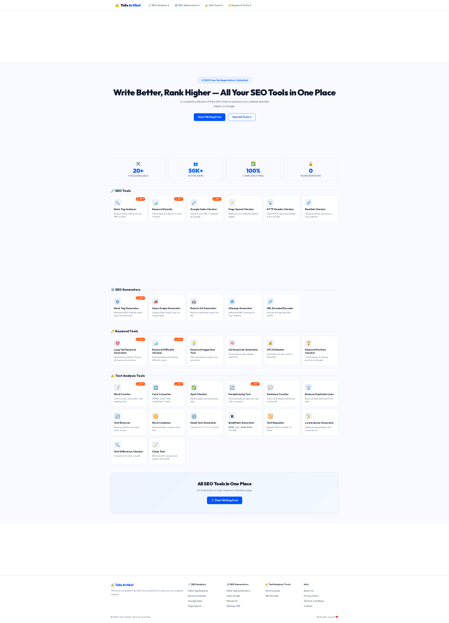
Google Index (195, 601)
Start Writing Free (209, 117)
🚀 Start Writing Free (224, 500)
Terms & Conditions (314, 601)
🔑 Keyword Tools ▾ (239, 5)
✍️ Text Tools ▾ (214, 5)
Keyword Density (197, 595)
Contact (308, 606)
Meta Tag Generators (238, 590)
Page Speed (194, 606)
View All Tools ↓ (241, 117)
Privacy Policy (311, 595)
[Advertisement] (224, 36)
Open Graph (233, 595)
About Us (308, 590)
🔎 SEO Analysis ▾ (158, 5)
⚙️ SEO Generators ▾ (187, 5)
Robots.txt (232, 601)
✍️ (127, 5)
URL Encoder (272, 595)
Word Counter (272, 590)
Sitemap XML (234, 606)
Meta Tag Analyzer (198, 590)
